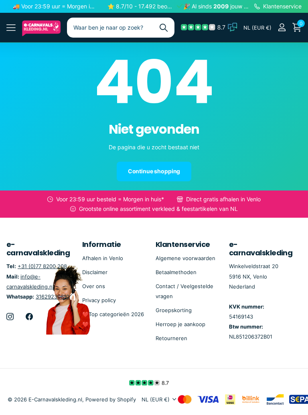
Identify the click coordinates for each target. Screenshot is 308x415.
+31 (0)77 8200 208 (42, 266)
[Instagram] (10, 316)
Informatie (101, 244)
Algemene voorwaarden (185, 258)
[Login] (282, 27)
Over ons (93, 286)
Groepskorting (174, 310)
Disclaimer (94, 272)
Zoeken (163, 28)
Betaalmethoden (176, 272)
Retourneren (171, 338)
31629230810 (52, 296)
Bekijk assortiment (11, 27)
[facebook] (29, 316)
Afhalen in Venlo (102, 258)
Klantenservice (183, 244)
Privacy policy (99, 300)
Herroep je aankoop (180, 324)
